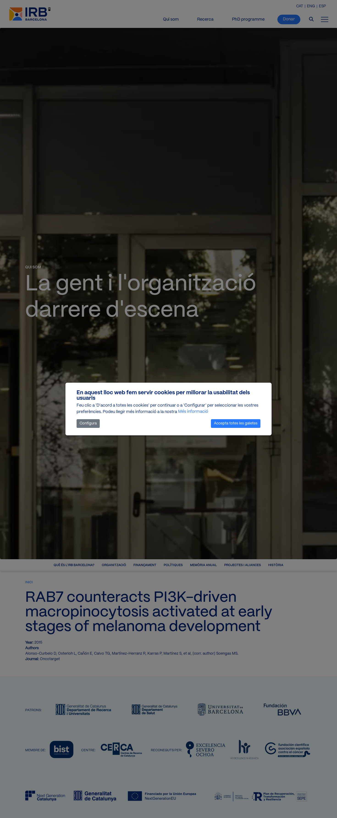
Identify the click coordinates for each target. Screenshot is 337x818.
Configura (88, 423)
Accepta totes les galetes (235, 423)
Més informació (193, 412)
